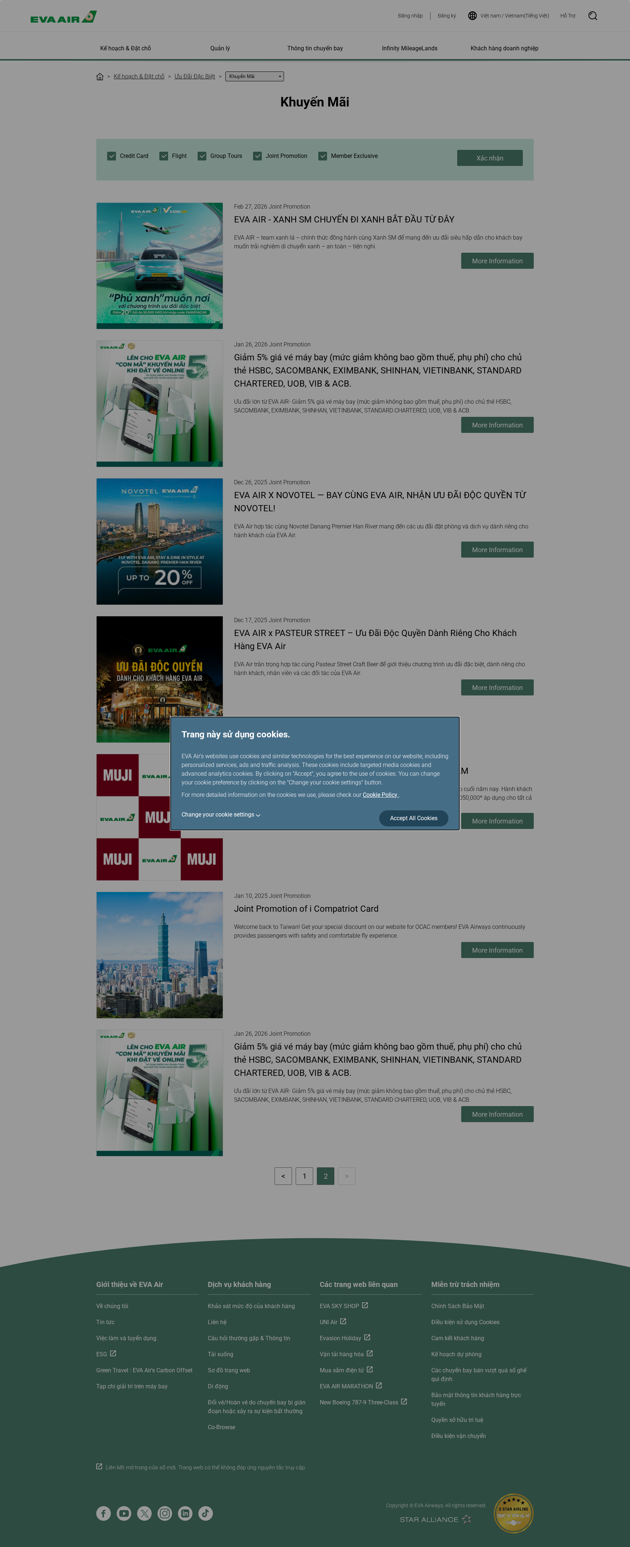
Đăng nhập (410, 16)
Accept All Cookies (414, 818)
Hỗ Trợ (567, 16)
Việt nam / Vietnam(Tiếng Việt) (515, 16)
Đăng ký (447, 16)
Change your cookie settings (218, 814)
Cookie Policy (381, 794)
